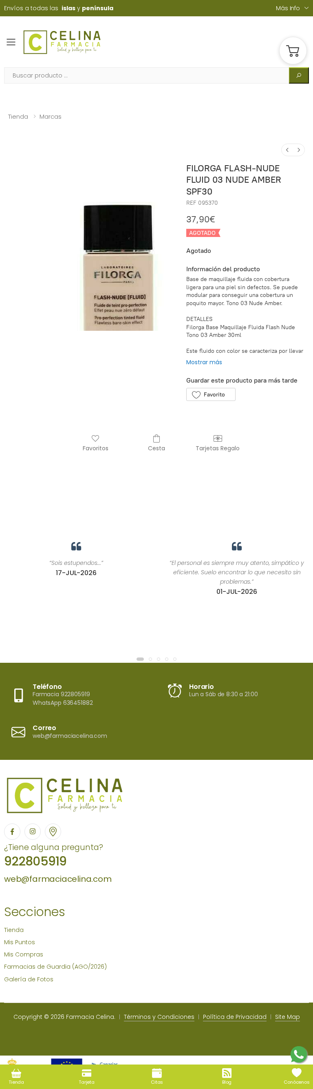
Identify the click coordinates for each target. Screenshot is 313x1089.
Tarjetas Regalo (218, 448)
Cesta (156, 448)
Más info (288, 8)
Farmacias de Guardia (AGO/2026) (55, 967)
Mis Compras (23, 954)
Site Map (287, 1017)
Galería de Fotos (28, 979)
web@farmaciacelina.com (58, 879)
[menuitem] (287, 150)
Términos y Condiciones (159, 1017)
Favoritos (95, 448)
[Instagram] (32, 831)
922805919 (35, 861)
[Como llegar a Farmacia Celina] (53, 831)
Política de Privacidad (235, 1017)
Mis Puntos (19, 942)
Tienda (18, 116)
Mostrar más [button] (204, 362)
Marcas (51, 116)
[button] (293, 50)
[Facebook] (12, 831)
